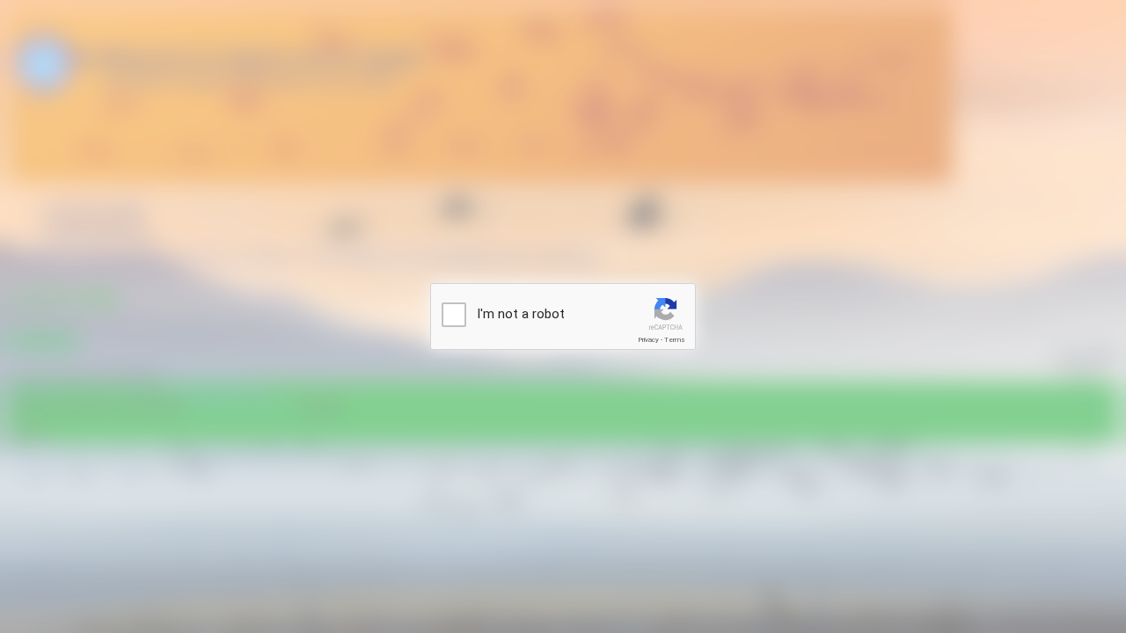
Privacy (648, 340)
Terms (674, 340)
